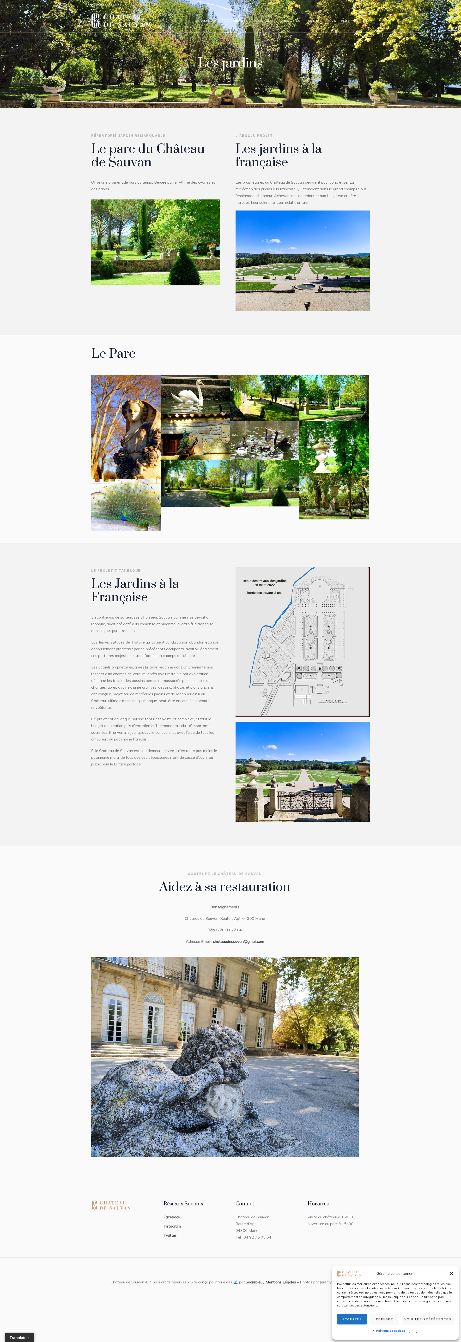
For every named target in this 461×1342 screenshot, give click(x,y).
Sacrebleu (254, 1282)
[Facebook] (360, 4)
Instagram (172, 1226)
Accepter (352, 1319)
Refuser (384, 1319)
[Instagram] (354, 4)
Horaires (99, 4)
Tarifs (116, 4)
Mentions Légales (281, 1282)
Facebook (172, 1217)
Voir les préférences (427, 1319)
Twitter (170, 1235)
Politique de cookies (390, 1330)
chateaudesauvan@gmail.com (238, 941)
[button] (451, 1273)
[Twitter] (366, 4)
